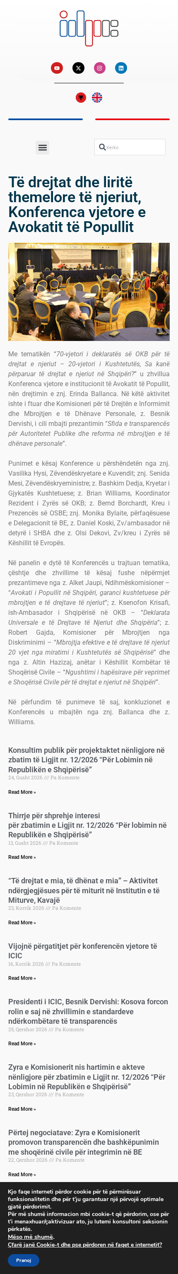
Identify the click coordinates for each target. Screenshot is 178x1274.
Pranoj (23, 1260)
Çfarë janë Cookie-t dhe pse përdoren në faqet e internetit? (85, 1245)
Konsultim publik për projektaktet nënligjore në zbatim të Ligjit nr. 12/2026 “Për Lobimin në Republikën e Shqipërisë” (86, 760)
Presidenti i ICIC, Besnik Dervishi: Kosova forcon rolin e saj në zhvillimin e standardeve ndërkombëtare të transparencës (88, 1011)
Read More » (22, 792)
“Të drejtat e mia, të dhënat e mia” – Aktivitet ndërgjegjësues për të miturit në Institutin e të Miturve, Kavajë (84, 890)
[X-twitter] (78, 68)
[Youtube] (57, 68)
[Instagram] (100, 68)
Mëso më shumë (30, 1236)
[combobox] (130, 147)
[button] (42, 148)
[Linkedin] (121, 68)
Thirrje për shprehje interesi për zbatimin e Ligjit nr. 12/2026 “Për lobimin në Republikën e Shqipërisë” (87, 825)
